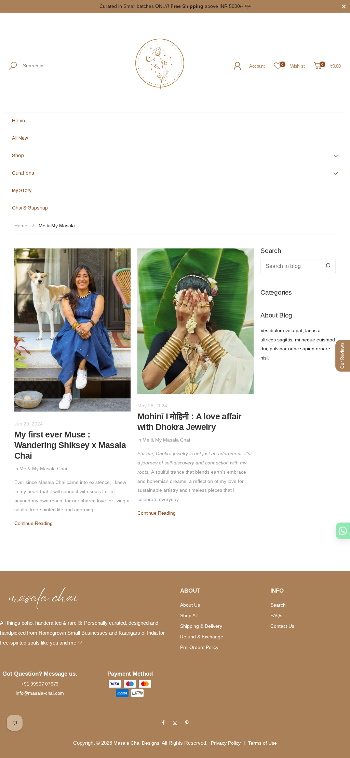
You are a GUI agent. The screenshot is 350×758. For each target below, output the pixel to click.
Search (278, 605)
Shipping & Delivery (201, 626)
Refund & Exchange (201, 636)
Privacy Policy (226, 743)
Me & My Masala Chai (43, 468)
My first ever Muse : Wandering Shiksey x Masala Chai (70, 445)
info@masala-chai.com (40, 693)
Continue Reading (33, 523)
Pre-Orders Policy (199, 647)
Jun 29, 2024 (28, 424)
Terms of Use (262, 743)
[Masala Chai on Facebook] (163, 722)
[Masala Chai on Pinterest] (186, 722)
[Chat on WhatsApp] (343, 531)
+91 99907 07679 (39, 684)
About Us (190, 605)
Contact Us (282, 626)
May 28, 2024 (152, 405)
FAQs (276, 615)
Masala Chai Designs (136, 743)
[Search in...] (14, 66)
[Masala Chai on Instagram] (175, 722)
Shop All (189, 615)
